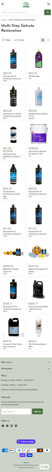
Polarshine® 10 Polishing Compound (37, 232)
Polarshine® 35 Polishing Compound (37, 192)
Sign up (37, 411)
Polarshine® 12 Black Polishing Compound (12, 115)
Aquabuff (32, 118)
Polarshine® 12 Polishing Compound (12, 232)
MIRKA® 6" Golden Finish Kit (11, 270)
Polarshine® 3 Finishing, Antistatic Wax (11, 193)
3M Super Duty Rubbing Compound (11, 155)
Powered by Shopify (26, 467)
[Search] (47, 12)
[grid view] (42, 40)
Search (26, 463)
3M (30, 78)
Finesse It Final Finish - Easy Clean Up (13, 345)
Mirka (5, 81)
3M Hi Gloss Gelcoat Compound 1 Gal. (37, 152)
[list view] (48, 40)
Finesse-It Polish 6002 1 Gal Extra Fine (38, 307)
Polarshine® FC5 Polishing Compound (12, 307)
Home (3, 20)
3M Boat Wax (34, 76)
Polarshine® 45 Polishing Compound (12, 77)
